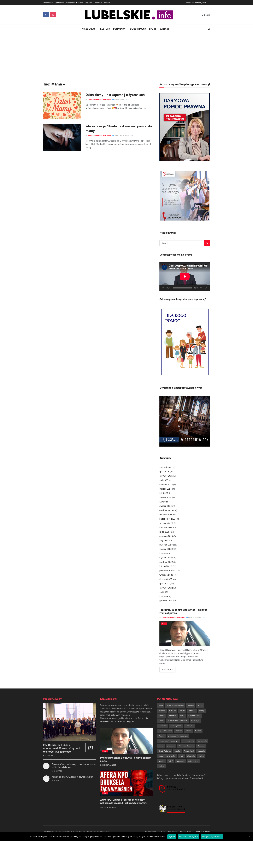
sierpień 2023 (165, 527)
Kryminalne (59, 2)
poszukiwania (188, 741)
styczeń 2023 (165, 557)
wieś (181, 756)
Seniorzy (79, 2)
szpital (177, 751)
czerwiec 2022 (166, 587)
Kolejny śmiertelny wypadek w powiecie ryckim (72, 776)
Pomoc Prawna (137, 28)
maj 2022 (163, 591)
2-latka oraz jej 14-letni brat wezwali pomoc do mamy (119, 128)
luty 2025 (163, 492)
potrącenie (202, 741)
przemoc (171, 746)
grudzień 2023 (166, 510)
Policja (188, 730)
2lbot (161, 705)
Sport (152, 28)
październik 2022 (167, 570)
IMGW (182, 710)
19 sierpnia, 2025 (195, 617)
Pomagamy (70, 2)
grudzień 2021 (166, 600)
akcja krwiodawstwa (175, 705)
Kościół (162, 715)
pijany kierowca (165, 730)
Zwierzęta (98, 2)
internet (192, 710)
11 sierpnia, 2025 (108, 807)
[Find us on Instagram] (53, 14)
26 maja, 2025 (119, 99)
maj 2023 (163, 540)
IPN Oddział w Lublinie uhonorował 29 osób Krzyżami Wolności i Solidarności (61, 748)
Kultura (105, 28)
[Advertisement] (126, 55)
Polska (198, 730)
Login (207, 14)
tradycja (201, 751)
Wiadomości (48, 2)
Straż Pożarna (165, 751)
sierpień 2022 (165, 579)
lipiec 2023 (164, 531)
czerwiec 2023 (166, 536)
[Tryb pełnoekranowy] (206, 287)
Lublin (161, 720)
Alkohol (191, 705)
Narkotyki (195, 720)
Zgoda (172, 836)
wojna (201, 756)
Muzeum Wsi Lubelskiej (177, 720)
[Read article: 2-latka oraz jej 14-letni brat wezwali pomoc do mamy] (62, 137)
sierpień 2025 (165, 467)
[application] (184, 276)
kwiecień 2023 (166, 544)
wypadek (180, 761)
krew (182, 715)
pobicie (179, 730)
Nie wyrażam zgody (188, 836)
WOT (171, 761)
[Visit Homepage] (129, 14)
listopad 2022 (165, 566)
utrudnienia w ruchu (167, 756)
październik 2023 (167, 518)
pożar (161, 746)
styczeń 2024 (165, 505)
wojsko (162, 761)
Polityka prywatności (212, 836)
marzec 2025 (165, 488)
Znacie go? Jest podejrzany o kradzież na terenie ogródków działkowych (74, 766)
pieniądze (190, 725)
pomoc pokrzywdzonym (169, 741)
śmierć (161, 766)
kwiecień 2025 (166, 484)
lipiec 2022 (164, 583)
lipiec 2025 (164, 471)
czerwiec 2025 (166, 475)
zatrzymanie (193, 761)
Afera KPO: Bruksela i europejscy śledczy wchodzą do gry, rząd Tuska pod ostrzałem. (123, 801)
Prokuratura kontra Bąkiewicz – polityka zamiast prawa (183, 611)
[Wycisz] (201, 287)
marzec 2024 (165, 497)
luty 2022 (163, 596)
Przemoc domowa (186, 746)
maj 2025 (163, 480)
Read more (168, 669)
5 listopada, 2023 (121, 135)
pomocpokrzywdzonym (178, 736)
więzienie (191, 756)
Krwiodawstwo (194, 715)
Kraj (164, 623)
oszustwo (163, 725)
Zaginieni (89, 2)
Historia (172, 710)
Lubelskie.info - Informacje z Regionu (117, 721)
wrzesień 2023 (166, 523)
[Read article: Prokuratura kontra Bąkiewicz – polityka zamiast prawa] (184, 633)
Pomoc (161, 736)
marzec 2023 (165, 548)
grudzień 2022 (166, 561)
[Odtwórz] (163, 287)
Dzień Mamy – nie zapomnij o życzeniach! (116, 94)
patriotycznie (176, 725)
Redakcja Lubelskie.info (99, 99)
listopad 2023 (165, 514)
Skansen (201, 746)
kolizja (202, 710)
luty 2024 (163, 501)
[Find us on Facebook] (46, 14)
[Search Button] (209, 28)
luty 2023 (163, 553)
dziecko (162, 710)
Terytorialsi (189, 751)
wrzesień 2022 (166, 574)
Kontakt (107, 2)
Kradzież (172, 715)
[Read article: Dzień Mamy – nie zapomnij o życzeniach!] (62, 106)
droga (200, 705)
